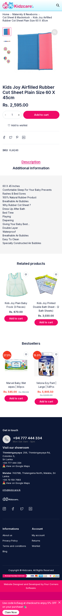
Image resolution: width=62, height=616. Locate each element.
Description (31, 162)
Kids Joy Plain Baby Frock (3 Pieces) (16, 305)
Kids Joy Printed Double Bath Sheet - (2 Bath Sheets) (46, 307)
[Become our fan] (13, 508)
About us (7, 535)
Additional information (31, 168)
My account (38, 535)
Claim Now (11, 612)
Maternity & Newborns (25, 14)
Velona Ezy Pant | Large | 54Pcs (46, 384)
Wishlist (36, 546)
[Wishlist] (17, 125)
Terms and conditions (14, 546)
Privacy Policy (10, 540)
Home (6, 14)
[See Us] (5, 508)
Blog (5, 551)
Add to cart (41, 114)
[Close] (59, 602)
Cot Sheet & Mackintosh (16, 17)
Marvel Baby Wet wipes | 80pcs (16, 384)
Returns (36, 540)
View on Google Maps (17, 466)
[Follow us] (22, 508)
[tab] (31, 163)
